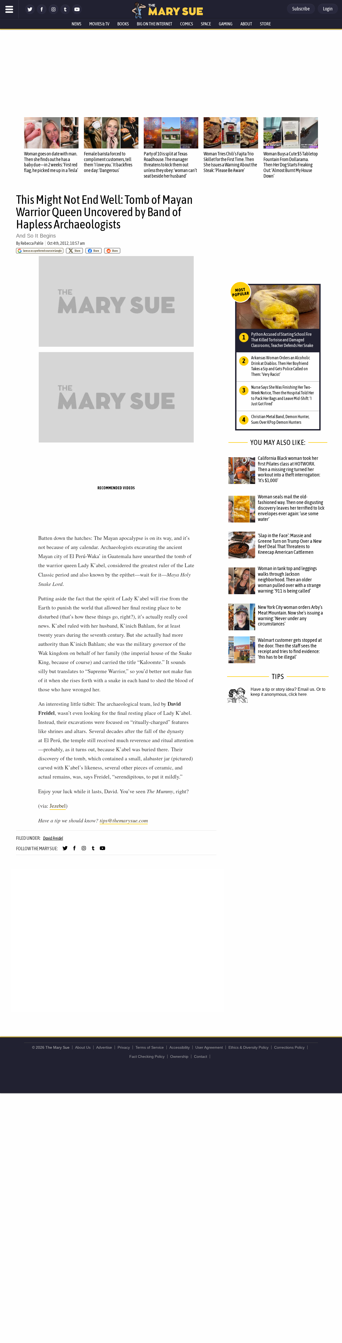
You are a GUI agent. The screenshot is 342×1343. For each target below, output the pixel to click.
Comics (186, 23)
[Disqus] (117, 940)
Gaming (225, 23)
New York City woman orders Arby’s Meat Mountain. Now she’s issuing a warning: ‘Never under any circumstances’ (290, 615)
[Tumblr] (65, 12)
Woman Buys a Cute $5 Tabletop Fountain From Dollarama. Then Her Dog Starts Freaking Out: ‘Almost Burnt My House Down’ (290, 165)
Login (328, 9)
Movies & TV (99, 23)
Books (123, 23)
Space (206, 23)
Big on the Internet (154, 23)
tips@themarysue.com (124, 820)
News (76, 23)
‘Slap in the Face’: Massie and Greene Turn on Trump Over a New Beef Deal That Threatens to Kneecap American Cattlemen (289, 543)
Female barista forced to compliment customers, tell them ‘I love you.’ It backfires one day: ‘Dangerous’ (108, 162)
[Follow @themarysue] (30, 12)
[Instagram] (53, 12)
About (246, 23)
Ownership (179, 1056)
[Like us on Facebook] (41, 12)
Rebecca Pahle (32, 243)
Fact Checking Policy (147, 1056)
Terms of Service (149, 1047)
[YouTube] (77, 12)
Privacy (124, 1047)
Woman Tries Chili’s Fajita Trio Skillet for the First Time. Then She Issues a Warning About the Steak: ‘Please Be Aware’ (230, 162)
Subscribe (301, 9)
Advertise (104, 1047)
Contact (200, 1056)
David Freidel (53, 838)
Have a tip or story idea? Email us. (283, 689)
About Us (83, 1047)
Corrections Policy (289, 1047)
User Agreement (209, 1047)
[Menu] (9, 9)
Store (265, 23)
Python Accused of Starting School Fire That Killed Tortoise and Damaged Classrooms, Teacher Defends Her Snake (282, 340)
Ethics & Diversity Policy (248, 1047)
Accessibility (179, 1047)
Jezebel (58, 805)
